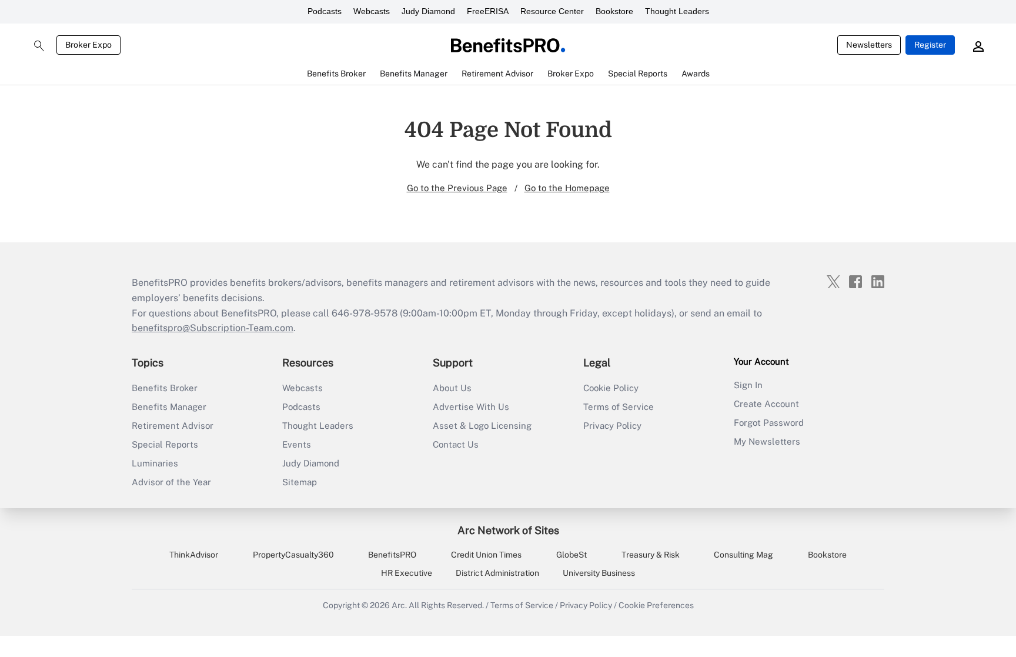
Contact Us (456, 444)
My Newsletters (767, 441)
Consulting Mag (743, 554)
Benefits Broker (165, 388)
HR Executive (406, 573)
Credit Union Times (486, 554)
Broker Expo (88, 44)
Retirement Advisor (172, 426)
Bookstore (614, 11)
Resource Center (552, 11)
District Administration (497, 573)
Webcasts (371, 11)
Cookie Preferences (656, 605)
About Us (452, 388)
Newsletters (869, 44)
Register (930, 44)
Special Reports (165, 444)
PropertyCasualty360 (293, 554)
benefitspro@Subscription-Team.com (212, 327)
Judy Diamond (428, 11)
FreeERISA (488, 11)
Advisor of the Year (171, 482)
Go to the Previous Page (457, 188)
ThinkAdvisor (193, 554)
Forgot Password (769, 423)
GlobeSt (571, 554)
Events (296, 444)
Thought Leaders (677, 11)
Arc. (399, 605)
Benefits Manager (169, 407)
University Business (599, 573)
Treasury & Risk (650, 554)
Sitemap (299, 482)
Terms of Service (618, 407)
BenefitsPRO (392, 554)
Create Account (766, 404)
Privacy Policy (612, 426)
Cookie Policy (611, 388)
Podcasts (325, 11)
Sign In (748, 385)
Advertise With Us (471, 407)
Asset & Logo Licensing (482, 426)
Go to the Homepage (567, 188)
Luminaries (155, 463)
